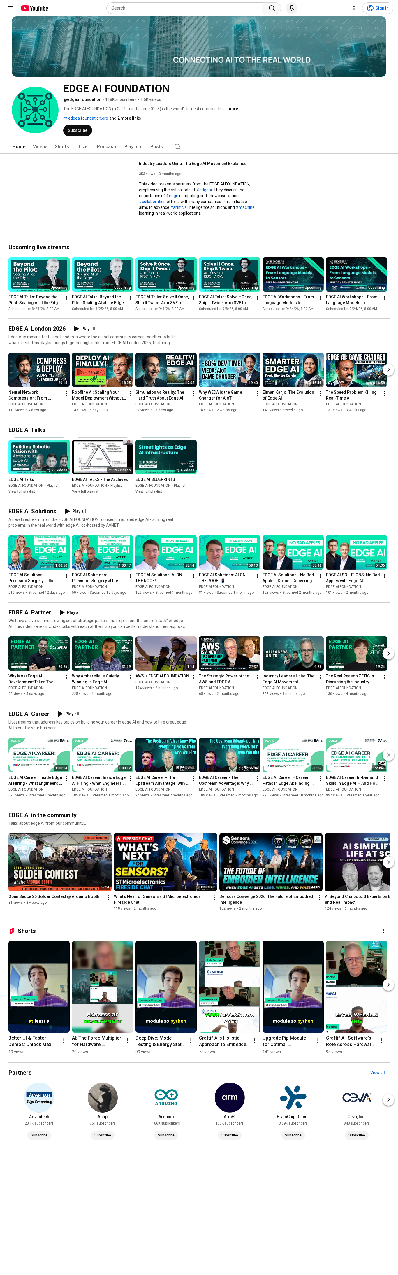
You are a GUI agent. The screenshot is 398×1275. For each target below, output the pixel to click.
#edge (172, 195)
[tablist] (199, 147)
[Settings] (354, 8)
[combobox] (186, 8)
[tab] (19, 147)
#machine (245, 207)
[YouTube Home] (34, 8)
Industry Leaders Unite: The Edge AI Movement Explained (193, 163)
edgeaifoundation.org (87, 118)
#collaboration (152, 201)
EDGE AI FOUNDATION (25, 404)
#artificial (179, 207)
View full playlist (21, 491)
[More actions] (67, 298)
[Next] (388, 370)
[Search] (272, 8)
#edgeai (204, 190)
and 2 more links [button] (125, 118)
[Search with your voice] (291, 8)
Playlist (53, 486)
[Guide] (10, 8)
